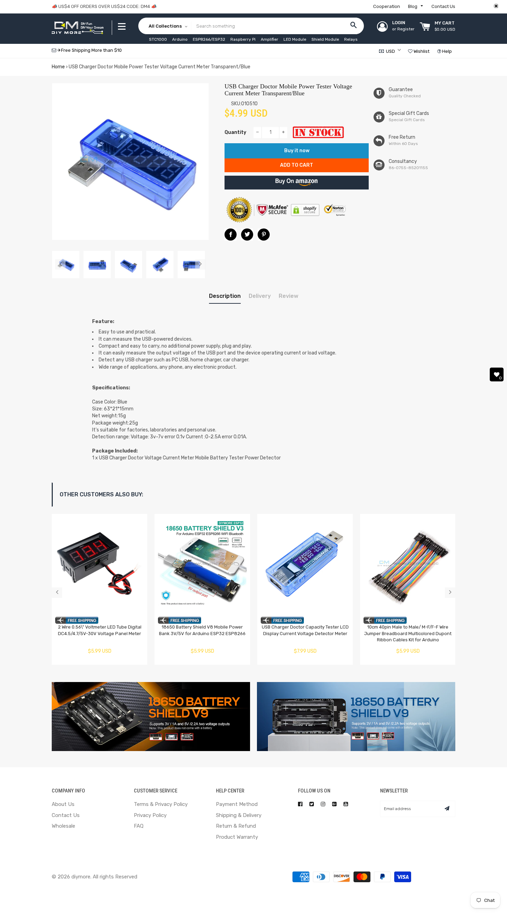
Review (288, 296)
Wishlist (420, 51)
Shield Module (325, 39)
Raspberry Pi (243, 39)
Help (446, 51)
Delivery (260, 296)
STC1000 (158, 39)
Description (225, 296)
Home (58, 67)
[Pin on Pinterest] (264, 234)
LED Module (295, 39)
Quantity (235, 132)
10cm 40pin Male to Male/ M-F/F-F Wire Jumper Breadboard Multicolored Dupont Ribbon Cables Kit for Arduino (407, 633)
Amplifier (269, 39)
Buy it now (296, 151)
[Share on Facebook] (231, 234)
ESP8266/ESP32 (209, 39)
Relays (351, 39)
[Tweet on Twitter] (247, 234)
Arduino (180, 39)
